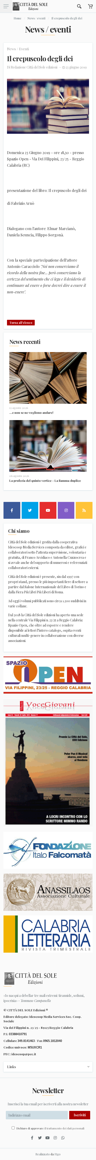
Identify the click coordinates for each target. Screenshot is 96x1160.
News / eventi (36, 18)
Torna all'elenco (21, 322)
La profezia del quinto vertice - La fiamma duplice (45, 481)
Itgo (58, 1154)
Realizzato (42, 1154)
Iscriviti (80, 1115)
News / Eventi (18, 49)
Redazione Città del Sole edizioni (34, 67)
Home (17, 18)
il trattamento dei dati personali (64, 1128)
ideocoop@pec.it (23, 1054)
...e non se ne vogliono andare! (31, 412)
